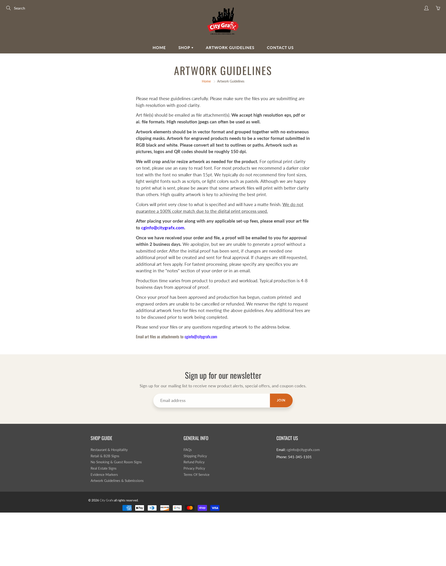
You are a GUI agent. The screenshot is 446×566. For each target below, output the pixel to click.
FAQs (188, 450)
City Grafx (106, 500)
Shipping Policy (195, 456)
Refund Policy (194, 462)
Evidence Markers (104, 475)
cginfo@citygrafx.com (201, 336)
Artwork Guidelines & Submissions (117, 481)
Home (159, 47)
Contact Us (280, 47)
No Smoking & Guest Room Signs (116, 462)
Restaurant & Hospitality (109, 450)
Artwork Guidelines (230, 47)
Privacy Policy (194, 468)
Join (281, 400)
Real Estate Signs (104, 468)
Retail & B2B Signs (105, 456)
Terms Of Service (197, 475)
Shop (184, 47)
